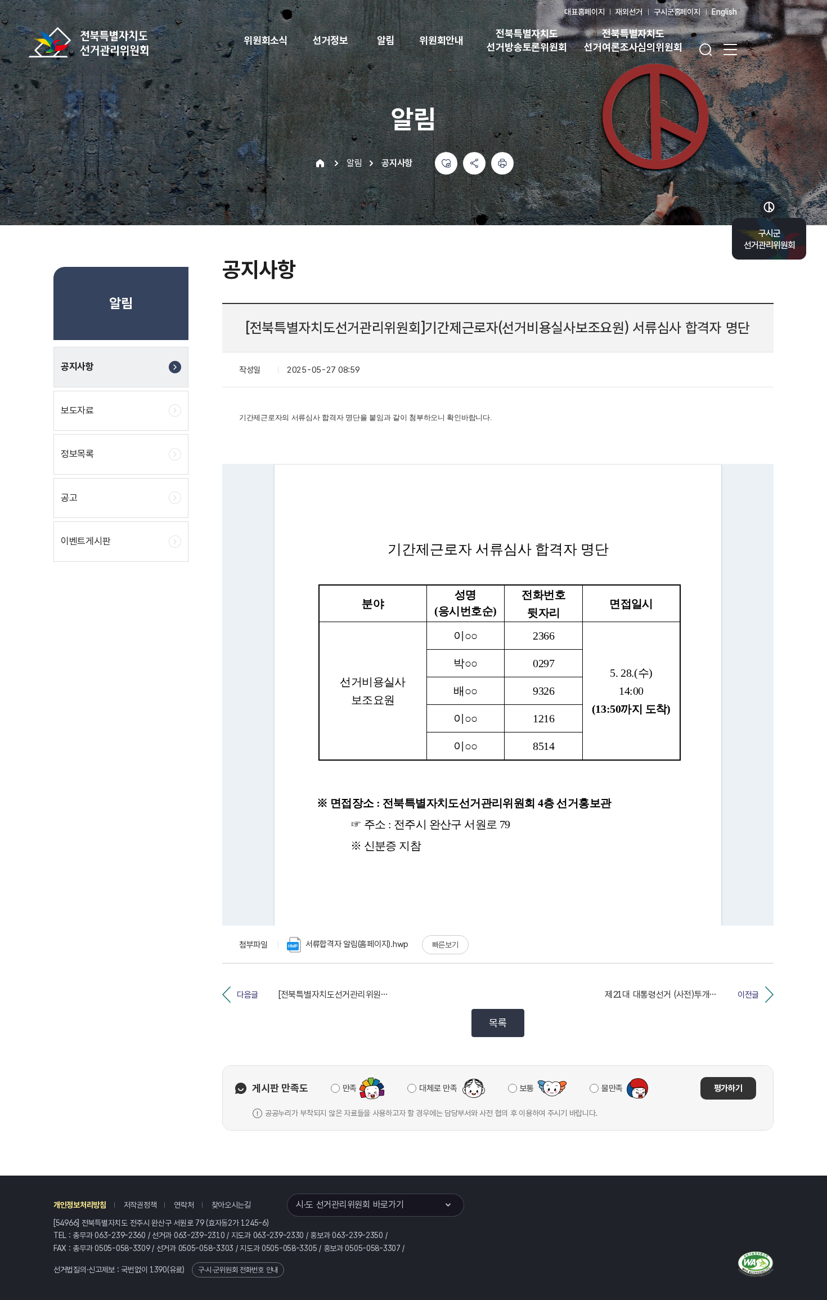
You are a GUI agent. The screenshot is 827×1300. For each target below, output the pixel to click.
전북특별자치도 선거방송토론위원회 (527, 40)
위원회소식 (266, 40)
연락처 (184, 1204)
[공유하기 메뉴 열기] (474, 163)
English (724, 11)
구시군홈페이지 (677, 11)
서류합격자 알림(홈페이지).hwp (356, 944)
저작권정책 (140, 1204)
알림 (386, 40)
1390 (158, 1269)
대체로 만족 (438, 1088)
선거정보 (330, 40)
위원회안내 (441, 40)
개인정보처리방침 (79, 1204)
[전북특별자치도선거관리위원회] (123, 42)
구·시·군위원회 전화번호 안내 (238, 1270)
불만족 (612, 1088)
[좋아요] (446, 163)
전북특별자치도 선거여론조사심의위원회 (633, 40)
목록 (497, 1023)
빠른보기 (445, 944)
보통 (527, 1088)
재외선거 (628, 11)
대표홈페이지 (584, 11)
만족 (350, 1088)
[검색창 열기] (705, 49)
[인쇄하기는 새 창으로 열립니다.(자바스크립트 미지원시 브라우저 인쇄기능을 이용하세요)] (502, 163)
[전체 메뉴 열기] (730, 49)
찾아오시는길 (231, 1204)
